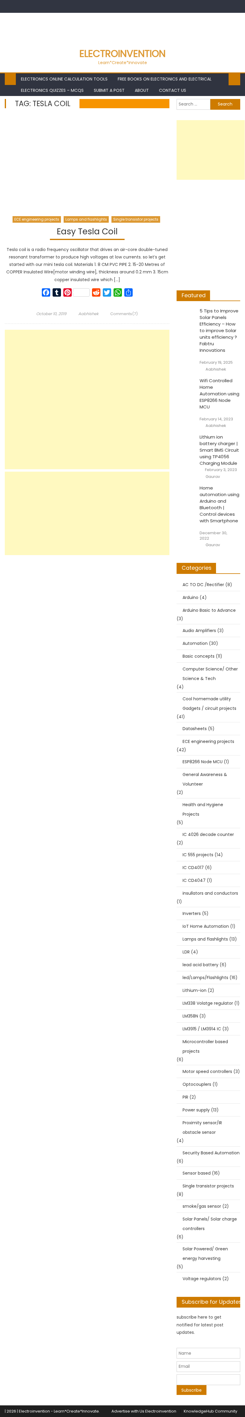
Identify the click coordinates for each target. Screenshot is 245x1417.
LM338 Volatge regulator (208, 1003)
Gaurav (213, 476)
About (142, 90)
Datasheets (195, 729)
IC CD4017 (193, 868)
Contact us (172, 90)
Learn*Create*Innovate (76, 1411)
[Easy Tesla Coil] (87, 163)
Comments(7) (124, 314)
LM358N (190, 1016)
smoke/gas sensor (202, 1206)
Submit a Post (109, 90)
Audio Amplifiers (199, 631)
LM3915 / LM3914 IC (202, 1029)
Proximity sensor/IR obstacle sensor (202, 1127)
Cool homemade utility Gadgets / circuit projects (209, 703)
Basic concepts (199, 656)
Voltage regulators (202, 1279)
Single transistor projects (135, 219)
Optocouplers (197, 1084)
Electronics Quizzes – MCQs (52, 90)
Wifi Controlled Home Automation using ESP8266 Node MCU (219, 393)
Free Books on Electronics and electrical (165, 79)
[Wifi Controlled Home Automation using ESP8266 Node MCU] (187, 384)
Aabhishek (88, 314)
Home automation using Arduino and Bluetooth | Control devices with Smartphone (219, 504)
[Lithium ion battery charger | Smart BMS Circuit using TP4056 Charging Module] (187, 440)
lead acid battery (200, 965)
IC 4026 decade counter (208, 834)
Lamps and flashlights (86, 219)
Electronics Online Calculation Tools (64, 79)
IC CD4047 (194, 880)
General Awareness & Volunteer (205, 779)
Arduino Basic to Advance (209, 610)
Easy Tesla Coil (87, 231)
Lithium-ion (194, 990)
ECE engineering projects (36, 219)
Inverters (192, 913)
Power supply (196, 1110)
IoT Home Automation (206, 926)
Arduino (190, 597)
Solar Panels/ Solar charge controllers (210, 1224)
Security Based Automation (211, 1153)
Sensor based (197, 1173)
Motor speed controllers (207, 1071)
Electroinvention (122, 53)
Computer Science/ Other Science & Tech (210, 674)
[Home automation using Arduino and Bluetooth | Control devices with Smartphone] (187, 491)
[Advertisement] (87, 399)
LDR (186, 952)
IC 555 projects (198, 855)
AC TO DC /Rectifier (203, 585)
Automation (195, 643)
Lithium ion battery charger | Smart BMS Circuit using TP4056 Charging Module (219, 450)
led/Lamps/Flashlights (205, 978)
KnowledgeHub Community (210, 1411)
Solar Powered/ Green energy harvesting (205, 1253)
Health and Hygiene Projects (203, 809)
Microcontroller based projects (205, 1046)
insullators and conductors (210, 893)
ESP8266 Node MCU (203, 762)
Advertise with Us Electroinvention (143, 1411)
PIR (185, 1097)
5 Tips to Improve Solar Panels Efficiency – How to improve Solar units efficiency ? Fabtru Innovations (219, 330)
